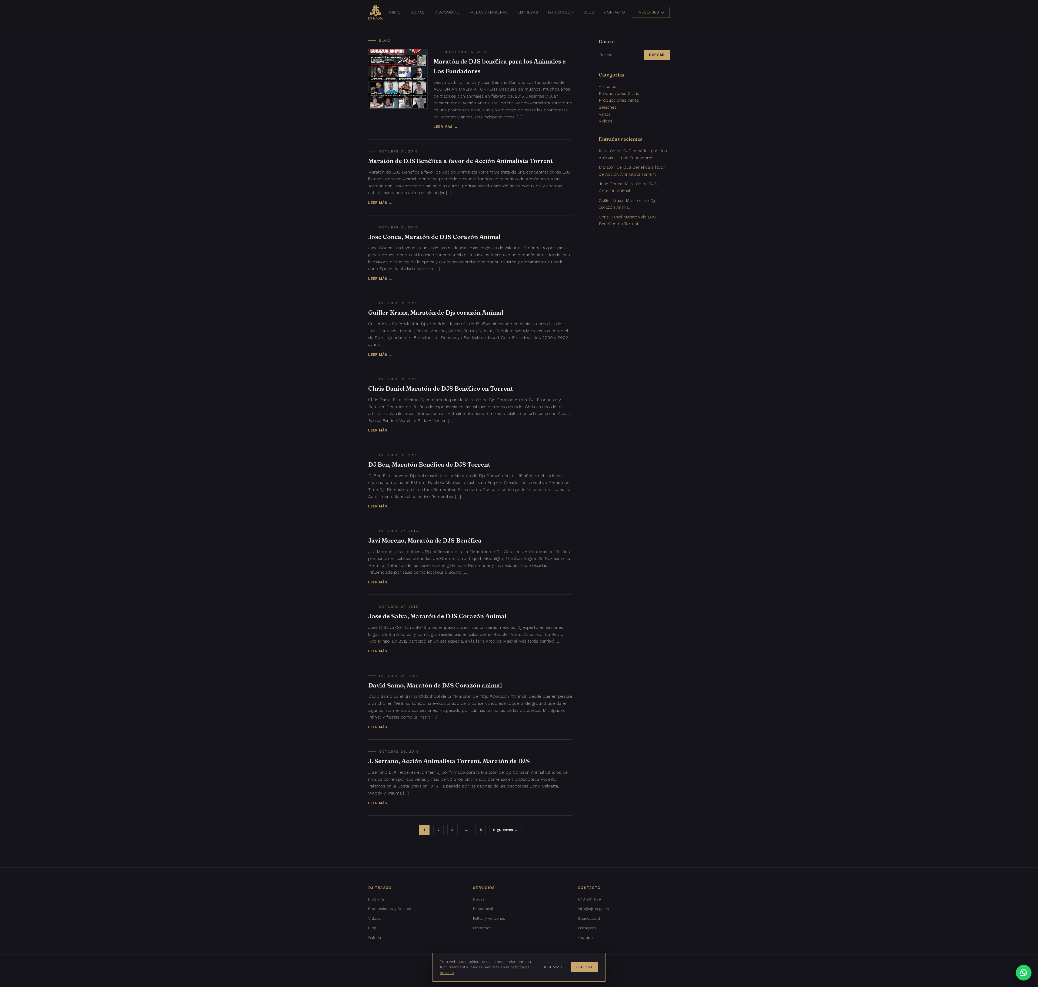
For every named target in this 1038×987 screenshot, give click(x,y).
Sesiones (608, 107)
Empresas (528, 12)
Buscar (657, 55)
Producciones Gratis (619, 93)
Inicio (395, 12)
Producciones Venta (618, 100)
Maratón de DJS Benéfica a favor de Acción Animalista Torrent (460, 161)
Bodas (418, 12)
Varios (605, 114)
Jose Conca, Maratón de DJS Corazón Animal (434, 237)
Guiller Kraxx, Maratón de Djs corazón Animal (435, 312)
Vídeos (374, 918)
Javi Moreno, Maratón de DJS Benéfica (425, 540)
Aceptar (584, 967)
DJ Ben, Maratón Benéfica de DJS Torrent (429, 464)
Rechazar (552, 967)
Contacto (614, 12)
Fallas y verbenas (488, 12)
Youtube (585, 937)
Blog (589, 12)
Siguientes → (505, 830)
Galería (374, 937)
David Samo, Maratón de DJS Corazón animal (435, 685)
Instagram (587, 928)
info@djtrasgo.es (593, 908)
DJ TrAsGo (559, 12)
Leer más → (446, 127)
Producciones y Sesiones (391, 908)
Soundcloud (589, 918)
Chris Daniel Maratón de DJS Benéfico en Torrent (440, 388)
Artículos (607, 86)
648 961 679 (589, 899)
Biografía (376, 899)
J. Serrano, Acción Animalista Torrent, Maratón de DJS (449, 761)
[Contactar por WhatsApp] (1024, 973)
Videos (605, 121)
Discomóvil (446, 12)
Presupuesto (650, 12)
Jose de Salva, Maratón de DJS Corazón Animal (437, 616)
